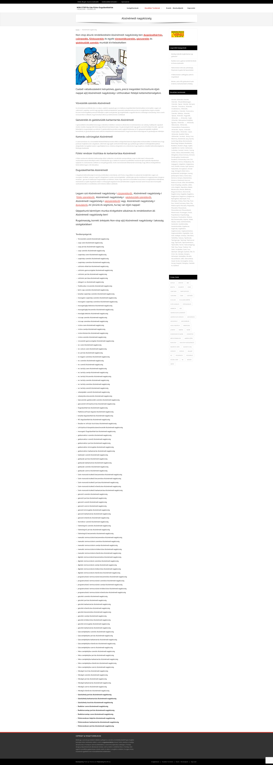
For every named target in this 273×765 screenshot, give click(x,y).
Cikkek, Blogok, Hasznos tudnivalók (88, 2)
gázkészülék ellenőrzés (177, 312)
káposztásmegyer (175, 338)
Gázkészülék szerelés (177, 317)
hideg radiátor (175, 325)
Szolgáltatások (155, 762)
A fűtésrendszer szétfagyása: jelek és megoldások (182, 76)
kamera (181, 330)
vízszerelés (179, 355)
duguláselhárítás (152, 35)
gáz (180, 308)
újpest (172, 364)
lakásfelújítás (188, 338)
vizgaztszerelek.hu (107, 742)
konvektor (190, 334)
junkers (172, 330)
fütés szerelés (174, 304)
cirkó (189, 287)
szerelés (173, 351)
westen (189, 359)
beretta (172, 287)
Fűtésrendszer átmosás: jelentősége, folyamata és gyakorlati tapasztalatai (182, 69)
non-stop (173, 342)
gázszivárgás (185, 321)
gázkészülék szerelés (87, 42)
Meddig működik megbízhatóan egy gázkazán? (182, 55)
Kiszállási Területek (167, 762)
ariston (180, 283)
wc (183, 359)
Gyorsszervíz (125, 2)
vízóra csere (174, 359)
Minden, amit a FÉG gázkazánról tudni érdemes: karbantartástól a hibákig (182, 83)
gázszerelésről (112, 201)
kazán (188, 330)
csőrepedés (82, 38)
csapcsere (173, 291)
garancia (173, 308)
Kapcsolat (193, 762)
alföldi (172, 283)
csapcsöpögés (184, 291)
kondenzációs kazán (176, 334)
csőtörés (190, 295)
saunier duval (187, 347)
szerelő (181, 351)
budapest (181, 287)
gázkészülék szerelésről (138, 197)
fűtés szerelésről (85, 197)
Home (77, 30)
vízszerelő (189, 355)
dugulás (173, 300)
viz (171, 355)
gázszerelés (142, 38)
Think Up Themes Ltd (90, 762)
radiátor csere (175, 347)
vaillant (190, 351)
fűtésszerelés (96, 38)
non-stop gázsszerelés (187, 342)
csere (181, 295)
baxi (188, 283)
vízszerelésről (124, 193)
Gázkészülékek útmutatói (109, 2)
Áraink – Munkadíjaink (182, 762)
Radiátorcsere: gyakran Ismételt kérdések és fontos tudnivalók (183, 62)
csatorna (173, 295)
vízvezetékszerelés (125, 38)
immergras (186, 325)
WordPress (107, 762)
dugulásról (82, 204)
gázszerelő (173, 321)
